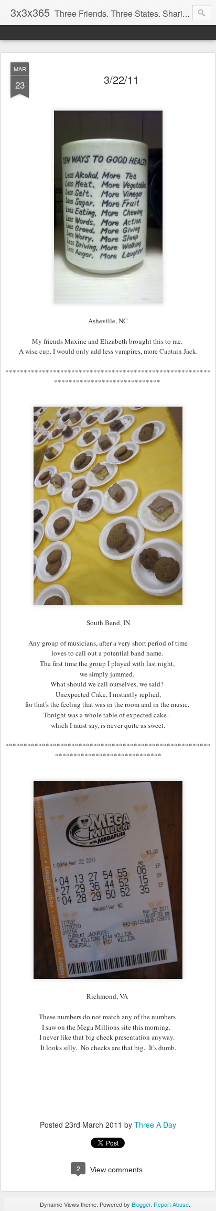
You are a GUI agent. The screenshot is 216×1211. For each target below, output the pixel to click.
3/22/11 (121, 79)
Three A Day (155, 1124)
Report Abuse (171, 1204)
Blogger (141, 1204)
